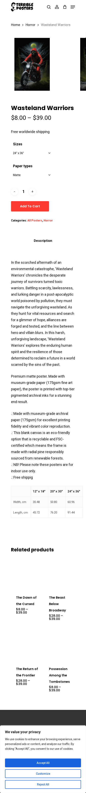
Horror (30, 25)
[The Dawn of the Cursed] (27, 573)
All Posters (34, 220)
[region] (43, 759)
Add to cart (30, 206)
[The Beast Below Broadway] (60, 573)
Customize (43, 773)
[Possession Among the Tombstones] (60, 645)
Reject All (43, 784)
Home (15, 25)
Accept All (43, 762)
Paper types (22, 166)
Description (43, 241)
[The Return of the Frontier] (27, 645)
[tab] (43, 240)
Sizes (17, 144)
